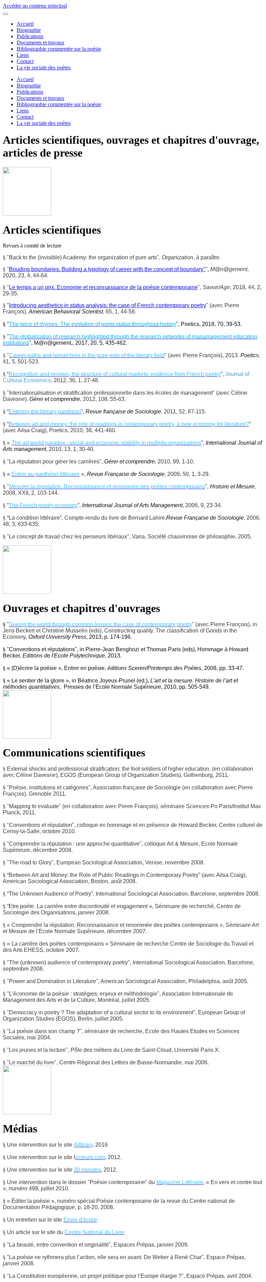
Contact (25, 61)
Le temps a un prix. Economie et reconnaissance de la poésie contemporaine (103, 287)
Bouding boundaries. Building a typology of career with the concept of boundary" (107, 269)
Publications (30, 36)
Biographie (29, 30)
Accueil (25, 24)
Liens (23, 55)
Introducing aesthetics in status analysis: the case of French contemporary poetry (107, 305)
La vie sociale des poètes (44, 67)
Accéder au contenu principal (35, 6)
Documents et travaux (40, 42)
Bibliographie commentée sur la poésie (59, 49)
